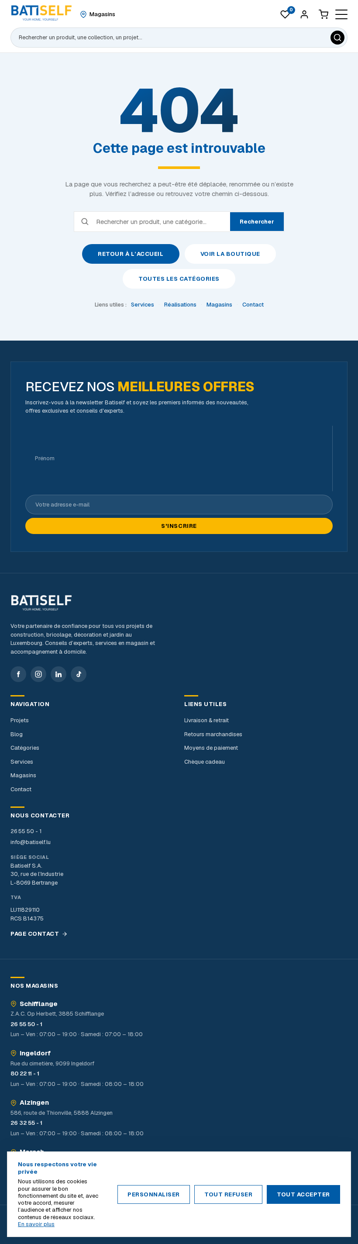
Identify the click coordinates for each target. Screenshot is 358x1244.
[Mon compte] (304, 14)
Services (142, 304)
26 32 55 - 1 (26, 1123)
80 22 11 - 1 (24, 1073)
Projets (19, 720)
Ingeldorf (35, 1053)
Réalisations (180, 304)
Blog (16, 734)
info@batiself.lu (30, 842)
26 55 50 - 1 (25, 831)
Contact (253, 304)
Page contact (34, 933)
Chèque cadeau (204, 761)
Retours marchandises (213, 734)
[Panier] (323, 14)
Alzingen (34, 1102)
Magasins (219, 304)
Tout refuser (228, 1194)
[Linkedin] (58, 674)
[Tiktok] (78, 674)
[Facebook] (18, 674)
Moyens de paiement (211, 747)
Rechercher (257, 221)
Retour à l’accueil (130, 254)
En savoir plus (36, 1224)
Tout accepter (303, 1194)
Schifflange (39, 1004)
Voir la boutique (230, 254)
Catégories (24, 747)
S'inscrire (178, 526)
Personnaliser (153, 1194)
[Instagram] (38, 674)
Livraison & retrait (206, 720)
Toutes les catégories (179, 279)
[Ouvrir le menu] (341, 14)
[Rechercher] (337, 38)
